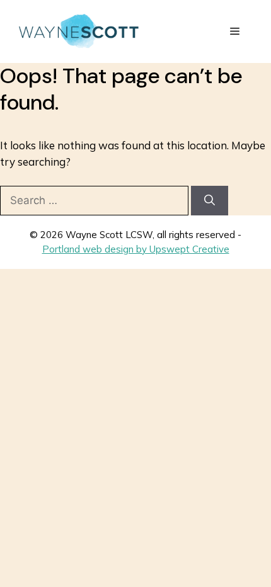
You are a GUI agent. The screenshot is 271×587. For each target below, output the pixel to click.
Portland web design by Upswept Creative (135, 249)
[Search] (209, 201)
